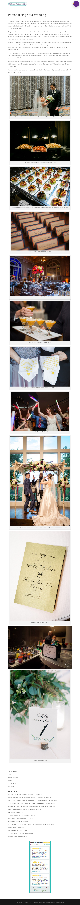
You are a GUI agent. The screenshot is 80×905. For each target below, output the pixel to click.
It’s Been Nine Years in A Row (17, 836)
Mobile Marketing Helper (55, 902)
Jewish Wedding (13, 777)
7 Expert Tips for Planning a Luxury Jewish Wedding (25, 794)
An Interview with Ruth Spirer (17, 830)
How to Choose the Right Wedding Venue (21, 815)
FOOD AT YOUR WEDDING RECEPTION (20, 818)
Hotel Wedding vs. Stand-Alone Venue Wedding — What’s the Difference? (32, 803)
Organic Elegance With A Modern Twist (20, 833)
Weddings (11, 786)
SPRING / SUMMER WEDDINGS (18, 821)
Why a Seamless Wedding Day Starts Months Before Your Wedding (30, 797)
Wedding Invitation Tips (16, 812)
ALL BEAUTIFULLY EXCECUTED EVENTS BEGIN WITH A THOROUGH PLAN (31, 824)
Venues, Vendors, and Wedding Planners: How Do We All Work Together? (31, 806)
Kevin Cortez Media (31, 902)
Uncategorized (12, 783)
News (10, 780)
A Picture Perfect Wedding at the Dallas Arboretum (24, 809)
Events (10, 774)
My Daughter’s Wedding (16, 827)
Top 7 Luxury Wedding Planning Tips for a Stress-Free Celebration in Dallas (32, 800)
